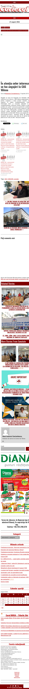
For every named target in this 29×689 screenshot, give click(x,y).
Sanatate (7, 27)
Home (2, 27)
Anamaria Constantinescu (12, 93)
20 (18, 601)
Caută (2, 446)
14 (22, 599)
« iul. (2, 608)
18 (8, 601)
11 (8, 599)
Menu (14, 2)
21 (22, 601)
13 (18, 599)
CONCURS (10, 179)
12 (13, 599)
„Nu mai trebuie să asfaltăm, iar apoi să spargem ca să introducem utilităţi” (17, 203)
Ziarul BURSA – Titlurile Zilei (17, 615)
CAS (6, 179)
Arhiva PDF (17, 673)
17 (3, 601)
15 (26, 599)
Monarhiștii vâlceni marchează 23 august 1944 (14, 568)
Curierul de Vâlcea (17, 687)
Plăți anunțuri (17, 677)
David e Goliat (5, 581)
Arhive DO (17, 674)
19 (13, 601)
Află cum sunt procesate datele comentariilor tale (14, 279)
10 (3, 599)
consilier (16, 179)
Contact (17, 676)
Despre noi (16, 672)
